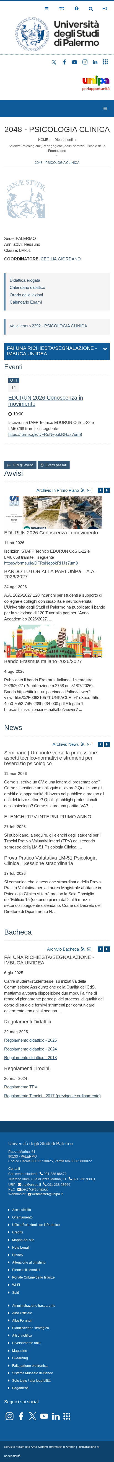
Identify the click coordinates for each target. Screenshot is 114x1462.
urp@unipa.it (31, 1185)
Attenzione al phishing (29, 1262)
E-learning (20, 1358)
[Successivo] (107, 490)
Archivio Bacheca (63, 949)
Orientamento (22, 1217)
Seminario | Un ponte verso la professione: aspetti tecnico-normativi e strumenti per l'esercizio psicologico (51, 758)
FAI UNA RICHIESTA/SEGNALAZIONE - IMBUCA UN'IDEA (49, 960)
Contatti (14, 1169)
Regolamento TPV (20, 1087)
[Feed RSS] (83, 490)
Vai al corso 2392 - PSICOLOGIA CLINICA (48, 326)
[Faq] (77, 8)
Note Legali (21, 1247)
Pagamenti (20, 1388)
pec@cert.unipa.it (34, 1189)
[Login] (105, 8)
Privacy (17, 1255)
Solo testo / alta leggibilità (31, 1381)
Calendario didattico (27, 287)
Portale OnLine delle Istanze (33, 1277)
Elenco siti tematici (26, 1270)
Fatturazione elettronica (30, 1366)
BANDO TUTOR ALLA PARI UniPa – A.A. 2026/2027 (50, 574)
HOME (43, 140)
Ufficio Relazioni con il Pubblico (36, 1225)
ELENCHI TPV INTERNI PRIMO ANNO (47, 816)
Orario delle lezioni (26, 295)
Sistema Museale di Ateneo (32, 1373)
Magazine (19, 1351)
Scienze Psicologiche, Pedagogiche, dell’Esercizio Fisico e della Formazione (57, 148)
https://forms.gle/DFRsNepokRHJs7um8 (45, 434)
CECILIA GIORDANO (61, 259)
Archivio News (66, 744)
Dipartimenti (64, 140)
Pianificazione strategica (30, 1328)
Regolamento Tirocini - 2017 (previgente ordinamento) (52, 1095)
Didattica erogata (25, 280)
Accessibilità (21, 1210)
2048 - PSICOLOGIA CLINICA (57, 129)
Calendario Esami (26, 302)
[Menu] (105, 108)
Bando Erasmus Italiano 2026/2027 (43, 661)
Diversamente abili (26, 1343)
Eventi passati (56, 465)
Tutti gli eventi (22, 465)
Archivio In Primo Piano (58, 490)
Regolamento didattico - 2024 (30, 1049)
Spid (15, 1293)
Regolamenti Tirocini (26, 1068)
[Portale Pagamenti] (62, 8)
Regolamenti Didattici (27, 1021)
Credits (17, 1232)
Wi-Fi (16, 1285)
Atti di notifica (22, 1335)
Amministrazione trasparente (33, 1306)
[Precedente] (100, 490)
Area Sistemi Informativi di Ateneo (53, 1446)
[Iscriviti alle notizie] (89, 490)
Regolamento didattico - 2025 (30, 1040)
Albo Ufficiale (22, 1313)
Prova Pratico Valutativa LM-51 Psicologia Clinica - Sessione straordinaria (50, 860)
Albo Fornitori (22, 1321)
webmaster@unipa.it (47, 1194)
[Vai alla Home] (57, 28)
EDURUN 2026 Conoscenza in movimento (51, 532)
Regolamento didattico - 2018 (30, 1057)
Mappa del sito (23, 1240)
